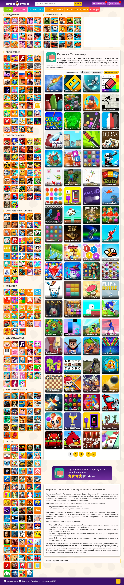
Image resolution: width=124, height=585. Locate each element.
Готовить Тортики (7, 44)
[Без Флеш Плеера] (7, 565)
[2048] (7, 248)
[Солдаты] (7, 427)
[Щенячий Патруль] (37, 315)
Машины (14, 66)
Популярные (72, 9)
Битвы (14, 121)
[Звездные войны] (7, 419)
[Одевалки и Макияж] (7, 383)
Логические (14, 89)
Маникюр (22, 44)
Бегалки (37, 97)
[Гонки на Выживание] (22, 510)
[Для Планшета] (37, 565)
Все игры (94, 9)
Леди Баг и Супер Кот (37, 36)
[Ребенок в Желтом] (7, 534)
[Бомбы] (29, 455)
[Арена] (29, 502)
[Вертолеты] (29, 557)
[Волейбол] (29, 542)
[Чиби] (22, 375)
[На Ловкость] (14, 502)
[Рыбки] (29, 549)
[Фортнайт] (37, 419)
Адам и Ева (22, 173)
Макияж (22, 28)
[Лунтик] (22, 323)
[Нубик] (22, 411)
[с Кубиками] (7, 264)
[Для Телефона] (29, 565)
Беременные (29, 44)
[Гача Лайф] (14, 375)
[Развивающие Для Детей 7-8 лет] (7, 300)
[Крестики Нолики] (22, 272)
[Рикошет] (29, 471)
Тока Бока (22, 196)
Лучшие (84, 9)
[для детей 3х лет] (22, 308)
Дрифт (77, 44)
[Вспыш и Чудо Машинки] (7, 323)
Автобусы (54, 44)
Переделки (37, 44)
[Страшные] (37, 447)
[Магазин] (29, 375)
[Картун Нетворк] (14, 518)
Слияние (14, 113)
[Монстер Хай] (29, 351)
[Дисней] (7, 518)
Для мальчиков (36, 9)
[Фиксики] (14, 323)
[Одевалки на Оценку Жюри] (37, 359)
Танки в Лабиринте (22, 188)
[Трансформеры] (14, 411)
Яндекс (14, 58)
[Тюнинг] (14, 479)
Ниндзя (54, 36)
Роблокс (37, 74)
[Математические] (14, 308)
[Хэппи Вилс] (22, 542)
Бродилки (7, 97)
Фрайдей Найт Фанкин (29, 196)
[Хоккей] (37, 403)
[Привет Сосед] (29, 526)
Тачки (22, 149)
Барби (29, 36)
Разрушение (22, 113)
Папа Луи (37, 58)
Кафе (37, 28)
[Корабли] (37, 479)
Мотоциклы (69, 28)
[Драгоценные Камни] (29, 248)
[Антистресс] (37, 463)
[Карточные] (22, 264)
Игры (8, 9)
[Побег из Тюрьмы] (14, 403)
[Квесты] (29, 447)
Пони (29, 20)
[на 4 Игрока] (14, 447)
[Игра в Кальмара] (37, 557)
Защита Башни (29, 89)
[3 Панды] (22, 534)
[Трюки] (22, 502)
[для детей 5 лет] (37, 308)
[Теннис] (37, 542)
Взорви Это (37, 173)
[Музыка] (22, 344)
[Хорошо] (80, 476)
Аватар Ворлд (29, 188)
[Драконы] (7, 557)
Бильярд (22, 129)
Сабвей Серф (14, 74)
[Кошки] (29, 344)
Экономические (14, 129)
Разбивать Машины (69, 44)
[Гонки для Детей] (22, 315)
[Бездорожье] (14, 427)
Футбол (54, 28)
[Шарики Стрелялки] (22, 216)
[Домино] (29, 224)
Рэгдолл (22, 121)
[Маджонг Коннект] (7, 240)
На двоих (50, 9)
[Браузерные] (14, 216)
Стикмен (77, 36)
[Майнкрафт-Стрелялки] (22, 395)
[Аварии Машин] (14, 419)
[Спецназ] (29, 479)
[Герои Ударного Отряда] (14, 526)
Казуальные (29, 105)
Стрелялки (62, 20)
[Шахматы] (37, 216)
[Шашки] (7, 224)
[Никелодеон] (37, 510)
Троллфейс (7, 173)
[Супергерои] (14, 565)
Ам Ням (22, 165)
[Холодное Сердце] (22, 359)
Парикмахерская (14, 28)
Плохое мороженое (7, 180)
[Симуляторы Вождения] (7, 395)
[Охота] (22, 419)
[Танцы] (14, 383)
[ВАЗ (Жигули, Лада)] (22, 463)
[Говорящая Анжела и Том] (37, 344)
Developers (35, 581)
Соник (14, 141)
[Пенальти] (29, 411)
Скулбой (7, 196)
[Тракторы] (7, 411)
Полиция (62, 44)
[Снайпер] (37, 395)
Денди (22, 66)
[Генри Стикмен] (29, 573)
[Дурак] (29, 232)
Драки (69, 36)
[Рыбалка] (14, 395)
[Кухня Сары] (14, 344)
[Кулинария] (37, 351)
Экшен (7, 121)
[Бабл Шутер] (22, 248)
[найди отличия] (22, 232)
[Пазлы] (22, 300)
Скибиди (7, 204)
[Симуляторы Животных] (37, 549)
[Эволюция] (7, 479)
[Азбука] (29, 300)
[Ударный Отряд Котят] (7, 526)
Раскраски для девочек (22, 36)
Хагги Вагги (37, 196)
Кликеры (14, 97)
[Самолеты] (14, 463)
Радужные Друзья (14, 196)
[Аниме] (14, 487)
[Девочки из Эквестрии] (14, 359)
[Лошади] (22, 549)
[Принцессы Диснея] (22, 351)
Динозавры (46, 44)
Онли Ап (37, 188)
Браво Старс (7, 165)
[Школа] (37, 375)
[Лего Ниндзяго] (22, 403)
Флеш (22, 58)
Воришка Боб (29, 165)
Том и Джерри (14, 149)
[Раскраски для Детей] (14, 300)
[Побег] (14, 272)
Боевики (29, 121)
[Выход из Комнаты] (14, 248)
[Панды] (14, 331)
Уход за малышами (7, 28)
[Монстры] (22, 565)
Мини (14, 81)
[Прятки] (7, 494)
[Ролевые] (14, 471)
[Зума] (37, 240)
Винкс (37, 20)
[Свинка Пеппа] (37, 323)
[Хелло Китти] (29, 359)
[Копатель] (7, 502)
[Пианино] (7, 351)
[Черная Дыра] (7, 510)
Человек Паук (22, 141)
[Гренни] (22, 518)
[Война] (29, 463)
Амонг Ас (29, 74)
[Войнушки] (29, 403)
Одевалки (7, 20)
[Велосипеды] (7, 549)
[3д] (7, 463)
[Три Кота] (7, 331)
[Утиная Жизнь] (37, 534)
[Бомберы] (29, 534)
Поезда (62, 36)
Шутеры (7, 81)
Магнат (7, 129)
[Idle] (14, 510)
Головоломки (22, 81)
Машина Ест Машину (14, 180)
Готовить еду (22, 20)
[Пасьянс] (37, 232)
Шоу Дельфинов (29, 173)
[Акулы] (22, 557)
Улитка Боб (14, 165)
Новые (60, 9)
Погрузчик (22, 180)
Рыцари (77, 28)
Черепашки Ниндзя (37, 141)
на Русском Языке (22, 74)
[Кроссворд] (14, 256)
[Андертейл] (29, 518)
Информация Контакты (18, 581)
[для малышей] (7, 308)
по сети (29, 81)
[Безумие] (14, 542)
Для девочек (20, 9)
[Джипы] (29, 427)
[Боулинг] (14, 549)
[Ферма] (37, 455)
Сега (29, 66)
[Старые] (22, 447)
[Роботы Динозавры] (37, 427)
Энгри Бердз (7, 188)
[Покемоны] (37, 526)
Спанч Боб (29, 141)
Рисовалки (29, 129)
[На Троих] (7, 447)
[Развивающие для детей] (14, 292)
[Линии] (14, 264)
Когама (29, 97)
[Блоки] (22, 240)
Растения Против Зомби (37, 180)
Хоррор (37, 89)
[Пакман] (22, 455)
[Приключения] (7, 487)
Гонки (54, 20)
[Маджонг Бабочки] (29, 256)
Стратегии (46, 36)
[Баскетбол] (7, 435)
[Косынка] (14, 232)
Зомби (77, 20)
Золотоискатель (14, 173)
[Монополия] (7, 279)
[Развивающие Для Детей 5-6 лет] (37, 292)
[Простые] (7, 573)
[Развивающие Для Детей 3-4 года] (29, 292)
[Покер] (14, 240)
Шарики (29, 58)
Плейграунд (29, 113)
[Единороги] (22, 383)
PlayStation (37, 66)
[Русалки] (14, 367)
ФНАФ (7, 89)
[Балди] (7, 542)
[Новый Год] (29, 494)
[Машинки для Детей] (14, 315)
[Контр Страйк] (29, 395)
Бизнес (7, 113)
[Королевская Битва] (22, 494)
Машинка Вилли (37, 149)
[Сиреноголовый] (14, 534)
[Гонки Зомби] (29, 510)
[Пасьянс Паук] (37, 256)
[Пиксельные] (29, 487)
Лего (62, 28)
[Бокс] (14, 435)
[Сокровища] (14, 279)
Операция (7, 36)
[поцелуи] (14, 351)
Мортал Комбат (29, 149)
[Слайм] (37, 367)
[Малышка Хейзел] (7, 344)
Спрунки (14, 204)
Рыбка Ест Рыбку (37, 157)
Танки (69, 20)
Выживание (22, 97)
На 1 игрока (37, 81)
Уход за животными (14, 44)
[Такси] (29, 419)
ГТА (46, 28)
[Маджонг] (29, 216)
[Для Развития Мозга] (29, 272)
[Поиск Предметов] (14, 224)
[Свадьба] (22, 367)
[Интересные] (14, 455)
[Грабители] (22, 427)
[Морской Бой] (7, 272)
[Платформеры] (37, 494)
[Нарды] (7, 232)
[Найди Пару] (22, 573)
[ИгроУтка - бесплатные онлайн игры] (17, 3)
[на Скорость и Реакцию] (14, 494)
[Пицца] (7, 359)
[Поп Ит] (22, 331)
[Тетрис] (37, 224)
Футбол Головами (14, 188)
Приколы (37, 113)
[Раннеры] (37, 502)
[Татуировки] (7, 375)
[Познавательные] (22, 292)
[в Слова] (22, 224)
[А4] (37, 518)
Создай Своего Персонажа (14, 20)
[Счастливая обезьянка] (29, 240)
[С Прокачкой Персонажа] (37, 471)
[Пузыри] (37, 264)
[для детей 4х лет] (29, 308)
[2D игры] (22, 487)
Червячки (37, 165)
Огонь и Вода (7, 58)
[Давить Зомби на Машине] (37, 411)
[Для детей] (7, 292)
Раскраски (14, 105)
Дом (29, 28)
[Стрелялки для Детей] (29, 315)
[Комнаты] (7, 367)
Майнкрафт (46, 20)
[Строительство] (22, 471)
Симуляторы (7, 105)
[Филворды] (7, 256)
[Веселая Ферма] (37, 248)
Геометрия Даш (14, 157)
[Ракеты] (37, 487)
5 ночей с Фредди (29, 157)
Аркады (37, 105)
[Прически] (29, 367)
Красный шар (22, 157)
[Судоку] (22, 256)
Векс (29, 180)
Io (7, 74)
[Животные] (37, 300)
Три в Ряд (7, 66)
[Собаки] (14, 557)
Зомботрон (7, 157)
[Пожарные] (22, 479)
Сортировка (37, 121)
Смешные (22, 105)
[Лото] (37, 272)
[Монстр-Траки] (7, 403)
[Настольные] (7, 216)
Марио (7, 141)
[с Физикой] (7, 471)
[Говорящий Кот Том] (22, 526)
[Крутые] (14, 573)
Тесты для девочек (14, 36)
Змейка (22, 89)
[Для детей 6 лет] (7, 315)
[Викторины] (29, 264)
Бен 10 (7, 149)
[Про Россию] (7, 455)
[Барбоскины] (29, 323)
